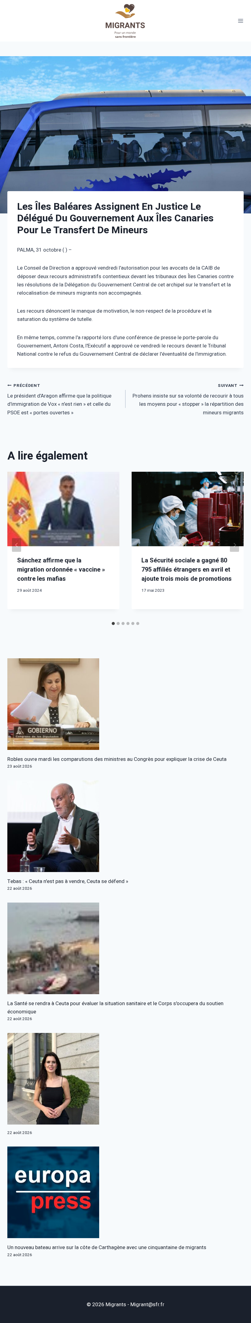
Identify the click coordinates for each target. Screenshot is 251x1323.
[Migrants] (125, 21)
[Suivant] (234, 545)
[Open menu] (241, 21)
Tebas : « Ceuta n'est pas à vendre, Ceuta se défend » (67, 881)
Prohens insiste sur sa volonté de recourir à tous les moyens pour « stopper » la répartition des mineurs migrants (188, 399)
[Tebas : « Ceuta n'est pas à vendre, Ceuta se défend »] (125, 826)
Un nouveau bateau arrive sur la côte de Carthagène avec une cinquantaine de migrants (106, 1247)
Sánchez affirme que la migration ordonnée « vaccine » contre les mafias (61, 569)
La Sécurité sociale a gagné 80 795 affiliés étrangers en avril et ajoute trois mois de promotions (186, 569)
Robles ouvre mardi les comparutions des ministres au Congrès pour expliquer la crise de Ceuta (117, 759)
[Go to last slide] (16, 545)
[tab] (113, 623)
